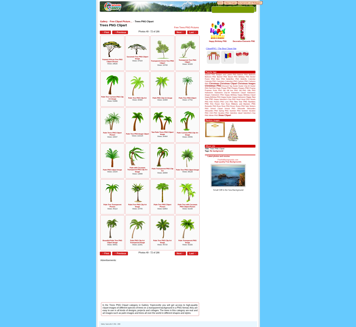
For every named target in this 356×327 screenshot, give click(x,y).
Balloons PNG (210, 77)
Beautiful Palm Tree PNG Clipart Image (112, 242)
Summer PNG (235, 111)
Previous (121, 32)
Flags (218, 88)
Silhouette (241, 108)
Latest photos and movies (218, 156)
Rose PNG (226, 106)
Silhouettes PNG (211, 111)
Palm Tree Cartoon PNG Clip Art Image (112, 98)
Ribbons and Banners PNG (243, 104)
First (106, 32)
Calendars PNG (231, 81)
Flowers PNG (243, 88)
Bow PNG (220, 79)
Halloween (209, 93)
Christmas (214, 83)
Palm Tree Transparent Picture (112, 206)
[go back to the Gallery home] (112, 7)
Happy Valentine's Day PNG (225, 99)
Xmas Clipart (224, 115)
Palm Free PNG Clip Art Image (137, 206)
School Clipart (216, 108)
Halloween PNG (217, 95)
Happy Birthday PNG (218, 41)
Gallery (103, 21)
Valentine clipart (236, 113)
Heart (238, 99)
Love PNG (229, 102)
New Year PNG (240, 102)
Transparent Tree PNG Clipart (187, 61)
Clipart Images (230, 3)
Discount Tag (227, 86)
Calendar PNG (210, 81)
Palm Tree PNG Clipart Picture (162, 206)
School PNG (230, 108)
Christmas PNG (213, 86)
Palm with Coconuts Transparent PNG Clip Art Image (137, 170)
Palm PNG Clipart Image (112, 170)
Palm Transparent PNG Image (187, 242)
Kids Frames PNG (216, 102)
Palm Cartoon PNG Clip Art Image (187, 134)
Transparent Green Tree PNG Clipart (162, 62)
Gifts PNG (251, 90)
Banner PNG (222, 77)
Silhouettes (251, 108)
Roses (232, 106)
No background (216, 151)
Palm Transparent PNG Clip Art (162, 170)
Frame (252, 88)
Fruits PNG (217, 90)
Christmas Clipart (228, 83)
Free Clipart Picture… (121, 21)
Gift (224, 90)
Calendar (251, 79)
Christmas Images (246, 83)
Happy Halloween (239, 97)
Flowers (235, 88)
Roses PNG (240, 106)
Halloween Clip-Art (222, 93)
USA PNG (213, 113)
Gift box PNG (232, 90)
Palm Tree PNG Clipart (187, 98)
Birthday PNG (243, 77)
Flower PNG (226, 88)
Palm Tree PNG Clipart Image (187, 170)
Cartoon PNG (243, 81)
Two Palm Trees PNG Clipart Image (162, 133)
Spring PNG (223, 111)
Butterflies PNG (232, 79)
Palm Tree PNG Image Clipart (137, 134)
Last (191, 32)
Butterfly (244, 79)
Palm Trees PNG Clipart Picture (112, 134)
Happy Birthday (231, 95)
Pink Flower (215, 104)
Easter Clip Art (244, 86)
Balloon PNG (242, 74)
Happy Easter (226, 97)
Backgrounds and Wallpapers (250, 3)
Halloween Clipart (238, 93)
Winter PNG (213, 115)
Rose (219, 106)
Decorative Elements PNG (244, 41)
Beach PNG (233, 77)
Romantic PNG (210, 106)
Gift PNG (242, 90)
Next (179, 32)
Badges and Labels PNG (226, 74)
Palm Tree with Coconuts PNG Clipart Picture (187, 206)
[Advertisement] (150, 281)
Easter (235, 86)
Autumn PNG (210, 74)
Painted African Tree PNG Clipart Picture (112, 61)
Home (220, 3)
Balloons (252, 74)
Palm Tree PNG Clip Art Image (162, 242)
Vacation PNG (223, 113)
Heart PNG (245, 99)
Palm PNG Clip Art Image (162, 98)
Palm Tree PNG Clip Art (137, 98)
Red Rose (225, 104)
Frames (208, 90)
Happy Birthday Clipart (246, 95)
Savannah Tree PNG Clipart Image (137, 58)
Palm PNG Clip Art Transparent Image (137, 242)
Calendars (221, 81)
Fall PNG (212, 88)
